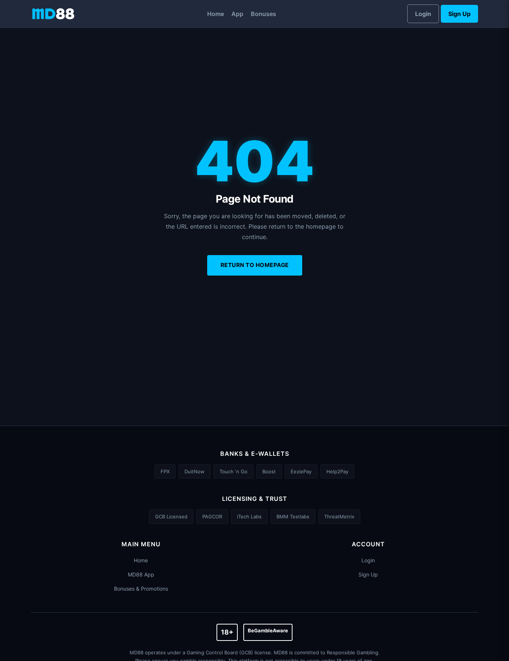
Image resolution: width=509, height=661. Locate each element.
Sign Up (459, 14)
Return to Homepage (255, 264)
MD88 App (141, 574)
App (237, 14)
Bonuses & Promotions (141, 588)
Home (215, 14)
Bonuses (263, 14)
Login (423, 14)
